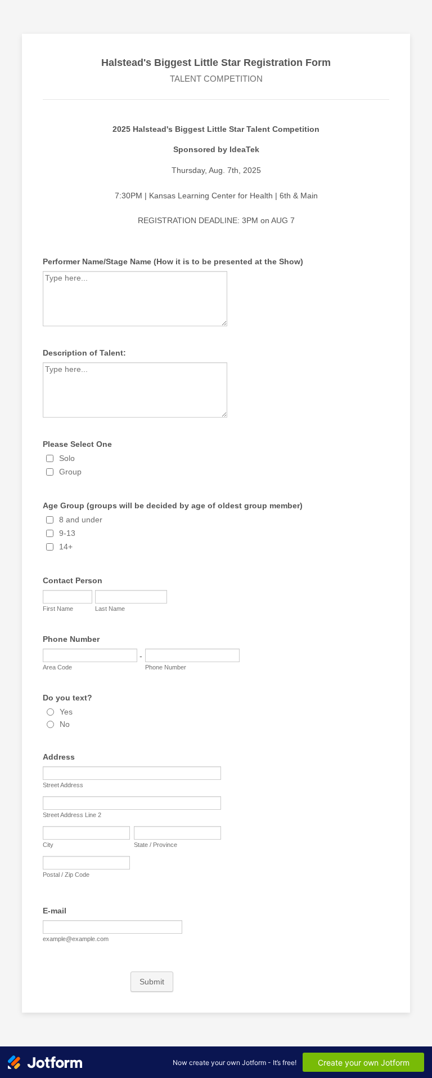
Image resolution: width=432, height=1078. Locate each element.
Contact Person (72, 580)
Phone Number (71, 639)
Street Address (63, 785)
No (65, 724)
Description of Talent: (84, 352)
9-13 (67, 533)
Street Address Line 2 (72, 814)
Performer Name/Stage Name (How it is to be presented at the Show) (173, 261)
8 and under (80, 519)
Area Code (57, 667)
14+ (66, 546)
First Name (58, 608)
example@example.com (76, 938)
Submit (152, 981)
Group (70, 471)
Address (59, 756)
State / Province (155, 844)
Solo (67, 458)
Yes (66, 711)
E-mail (54, 910)
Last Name (110, 608)
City (48, 844)
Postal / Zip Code (66, 874)
